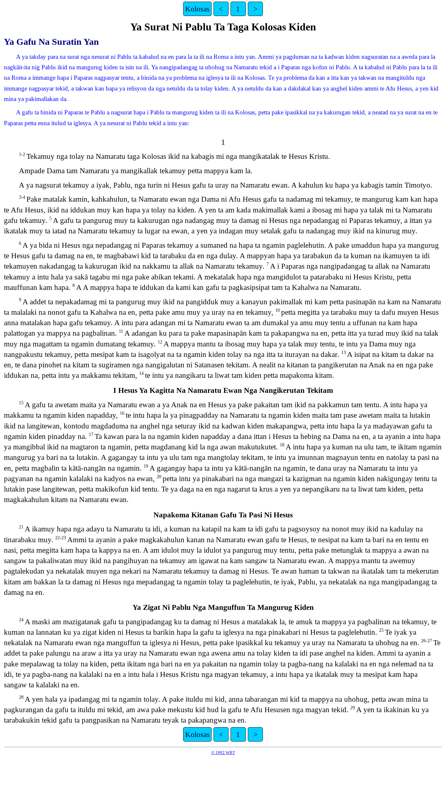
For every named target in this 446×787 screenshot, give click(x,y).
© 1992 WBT (223, 752)
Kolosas (197, 9)
